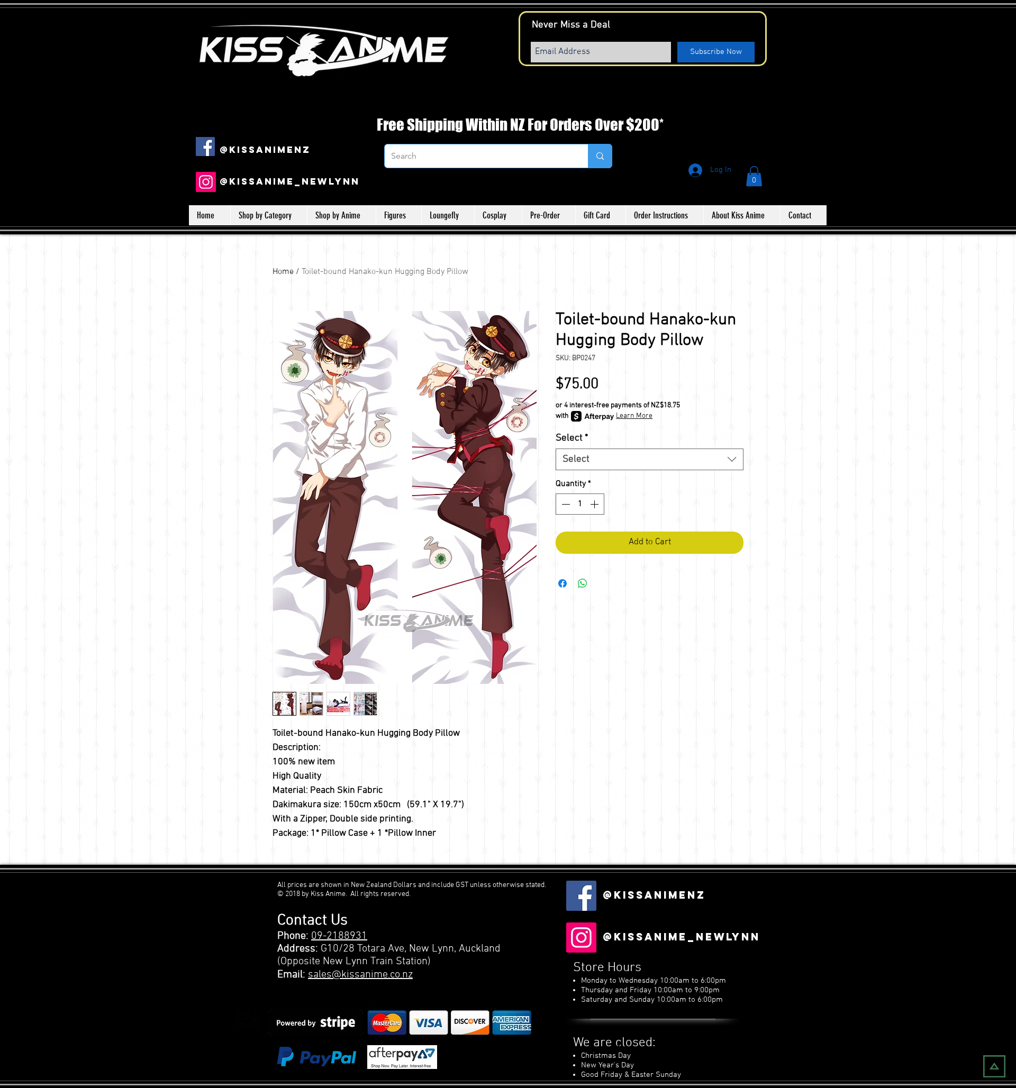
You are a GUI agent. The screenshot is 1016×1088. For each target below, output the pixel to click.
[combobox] (649, 459)
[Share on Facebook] (562, 583)
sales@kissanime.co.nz (360, 974)
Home (283, 272)
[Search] (600, 156)
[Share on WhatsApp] (582, 583)
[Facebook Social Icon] (205, 146)
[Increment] (595, 504)
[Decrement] (564, 504)
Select (572, 438)
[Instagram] (206, 182)
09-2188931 (339, 936)
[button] (754, 176)
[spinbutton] (580, 504)
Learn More (634, 416)
